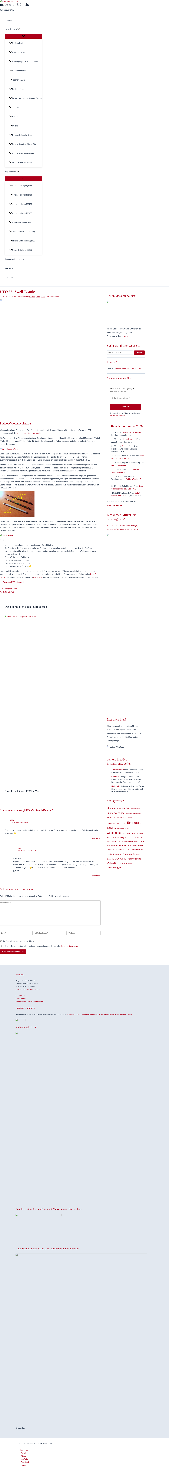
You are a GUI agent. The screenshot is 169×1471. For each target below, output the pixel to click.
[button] (18, 29)
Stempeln (110, 859)
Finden (139, 352)
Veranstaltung (134, 858)
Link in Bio (9, 278)
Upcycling (120, 858)
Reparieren (118, 854)
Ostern (140, 846)
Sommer (136, 854)
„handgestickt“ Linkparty (14, 259)
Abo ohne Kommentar (69, 946)
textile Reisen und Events (22, 163)
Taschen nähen (18, 80)
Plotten (121, 850)
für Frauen (134, 823)
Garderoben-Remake (123, 828)
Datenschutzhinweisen (117, 415)
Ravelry (24, 1453)
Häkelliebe (37, 577)
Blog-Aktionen (10, 172)
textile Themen (11, 29)
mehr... (127, 336)
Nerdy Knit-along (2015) (22, 250)
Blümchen (121, 817)
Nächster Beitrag (8, 592)
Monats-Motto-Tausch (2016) (23, 241)
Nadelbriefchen (123, 845)
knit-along (120, 838)
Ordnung (134, 845)
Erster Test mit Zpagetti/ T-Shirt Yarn (22, 791)
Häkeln (15, 117)
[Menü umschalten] (23, 36)
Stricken (15, 107)
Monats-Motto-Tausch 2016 (133, 841)
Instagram (24, 1450)
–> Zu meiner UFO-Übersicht (12, 582)
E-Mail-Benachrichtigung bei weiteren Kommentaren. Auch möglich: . (41, 946)
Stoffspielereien (18, 43)
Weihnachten (112, 863)
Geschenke (114, 832)
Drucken (129, 817)
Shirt (130, 854)
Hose (124, 833)
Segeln (125, 854)
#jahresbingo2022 (136, 808)
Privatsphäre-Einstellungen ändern (30, 1001)
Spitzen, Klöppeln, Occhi (22, 135)
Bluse (114, 817)
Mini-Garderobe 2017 (114, 841)
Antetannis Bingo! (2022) (22, 213)
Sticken (15, 126)
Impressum (20, 995)
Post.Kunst (128, 850)
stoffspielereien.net (114, 505)
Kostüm (127, 837)
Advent (109, 817)
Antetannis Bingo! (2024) (22, 195)
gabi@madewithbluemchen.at (128, 369)
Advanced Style (117, 770)
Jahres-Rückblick (137, 833)
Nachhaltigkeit (111, 845)
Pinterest (24, 1456)
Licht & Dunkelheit (129, 439)
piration (138, 432)
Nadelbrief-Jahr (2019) (21, 222)
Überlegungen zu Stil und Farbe (25, 61)
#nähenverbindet (116, 813)
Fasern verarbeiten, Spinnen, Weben (27, 98)
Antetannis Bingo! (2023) (22, 204)
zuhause (8, 20)
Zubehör (130, 863)
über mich (9, 268)
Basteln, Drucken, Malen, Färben (25, 144)
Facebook (25, 1462)
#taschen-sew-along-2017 (133, 813)
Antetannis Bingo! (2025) (22, 186)
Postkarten (137, 849)
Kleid (114, 837)
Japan (109, 837)
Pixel (115, 850)
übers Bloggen (114, 867)
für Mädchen (111, 828)
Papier (109, 850)
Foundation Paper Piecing (116, 823)
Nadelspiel (115, 786)
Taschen (125, 446)
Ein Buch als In (128, 432)
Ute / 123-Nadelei (119, 465)
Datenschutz (21, 998)
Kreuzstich (133, 837)
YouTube (24, 1459)
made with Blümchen (15, 4)
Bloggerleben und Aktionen (23, 153)
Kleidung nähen (18, 52)
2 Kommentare (53, 297)
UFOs (43, 297)
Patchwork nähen (19, 71)
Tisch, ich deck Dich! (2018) (23, 232)
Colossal (115, 777)
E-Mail (23, 1465)
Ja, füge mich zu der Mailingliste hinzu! (18, 941)
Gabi (19, 848)
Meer (38, 297)
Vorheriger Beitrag (8, 589)
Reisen (110, 854)
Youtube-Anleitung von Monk (28, 433)
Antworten (96, 838)
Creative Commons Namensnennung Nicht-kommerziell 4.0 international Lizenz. (100, 1014)
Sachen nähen (18, 89)
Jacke (129, 833)
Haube (32, 297)
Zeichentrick (123, 863)
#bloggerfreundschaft (118, 808)
